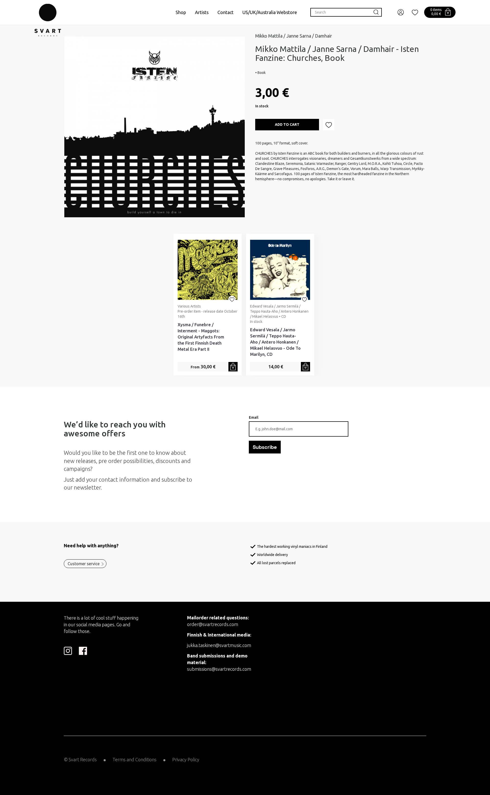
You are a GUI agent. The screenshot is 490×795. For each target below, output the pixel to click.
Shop (181, 12)
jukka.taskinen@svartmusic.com (219, 645)
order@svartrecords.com (212, 624)
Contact (225, 12)
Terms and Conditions (134, 759)
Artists (202, 12)
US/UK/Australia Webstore (269, 12)
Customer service (84, 563)
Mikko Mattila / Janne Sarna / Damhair (293, 35)
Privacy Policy (185, 759)
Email (253, 417)
